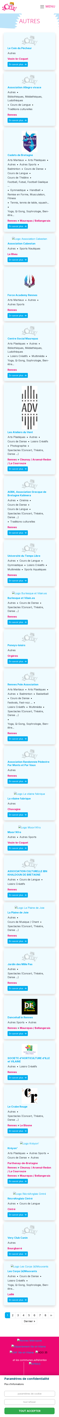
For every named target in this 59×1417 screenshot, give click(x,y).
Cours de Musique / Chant (23, 921)
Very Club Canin (18, 1237)
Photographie (18, 445)
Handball (35, 190)
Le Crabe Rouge (17, 1106)
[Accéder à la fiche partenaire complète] (29, 40)
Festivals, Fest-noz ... (20, 702)
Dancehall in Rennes (20, 1017)
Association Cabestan (21, 243)
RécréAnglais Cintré (20, 1198)
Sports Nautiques (30, 248)
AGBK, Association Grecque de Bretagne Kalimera (27, 493)
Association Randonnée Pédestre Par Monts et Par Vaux (28, 763)
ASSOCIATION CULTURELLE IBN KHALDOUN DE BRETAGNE (27, 873)
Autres (12, 53)
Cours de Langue (20, 104)
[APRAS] (34, 1369)
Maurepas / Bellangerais (35, 220)
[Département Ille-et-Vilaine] (28, 1346)
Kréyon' (13, 1148)
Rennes (12, 114)
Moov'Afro (14, 832)
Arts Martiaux (16, 160)
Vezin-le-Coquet (18, 58)
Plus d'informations (14, 1384)
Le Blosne (26, 1125)
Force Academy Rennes (22, 295)
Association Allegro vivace (24, 87)
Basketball (42, 693)
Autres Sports (28, 164)
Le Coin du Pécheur (20, 48)
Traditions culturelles (20, 109)
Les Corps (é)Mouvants (22, 1271)
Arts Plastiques (37, 160)
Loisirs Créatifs (19, 356)
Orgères (13, 655)
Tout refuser (29, 1402)
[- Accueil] (9, 6)
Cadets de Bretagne (20, 155)
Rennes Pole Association (23, 684)
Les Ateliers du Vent (20, 432)
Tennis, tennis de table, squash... (29, 202)
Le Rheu (12, 254)
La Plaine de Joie (18, 912)
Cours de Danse (33, 168)
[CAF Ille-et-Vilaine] (22, 1352)
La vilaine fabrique (19, 798)
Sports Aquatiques (35, 569)
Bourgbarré (15, 1248)
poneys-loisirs (16, 645)
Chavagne (14, 809)
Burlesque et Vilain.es (21, 598)
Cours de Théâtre (18, 177)
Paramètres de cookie (30, 1393)
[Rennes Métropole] (29, 1341)
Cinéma (24, 500)
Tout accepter (29, 1410)
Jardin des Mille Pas (20, 964)
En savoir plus (16, 64)
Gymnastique (18, 190)
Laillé (11, 1294)
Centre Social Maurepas (23, 338)
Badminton (14, 168)
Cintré (11, 1209)
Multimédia (38, 356)
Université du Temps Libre (24, 555)
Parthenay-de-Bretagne (23, 1163)
